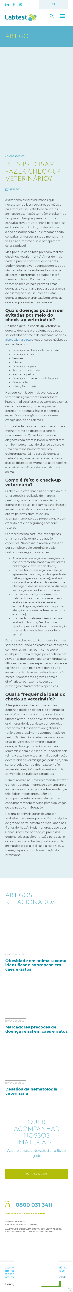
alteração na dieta (18, 339)
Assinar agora (36, 1174)
